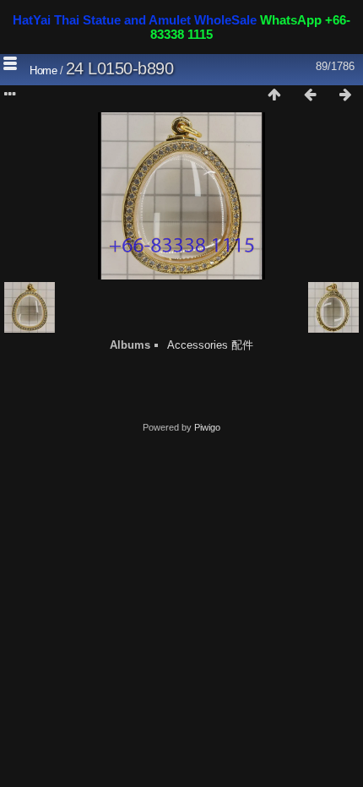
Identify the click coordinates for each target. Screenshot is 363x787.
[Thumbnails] (274, 95)
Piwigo (207, 427)
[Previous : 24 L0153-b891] (310, 95)
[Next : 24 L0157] (345, 95)
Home (43, 70)
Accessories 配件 (210, 345)
